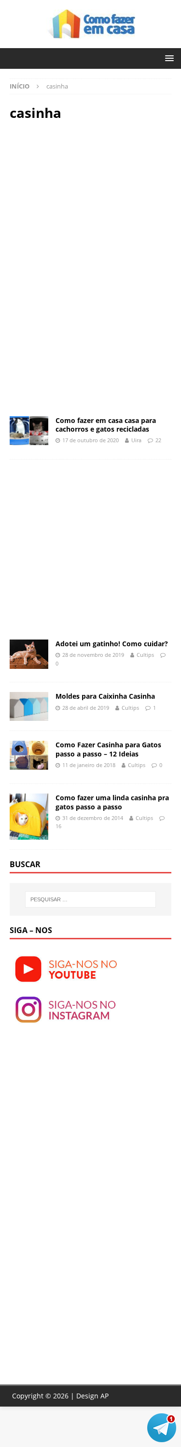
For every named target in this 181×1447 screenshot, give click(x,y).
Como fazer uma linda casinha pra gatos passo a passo (112, 802)
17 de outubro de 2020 (90, 440)
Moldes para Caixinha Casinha (105, 696)
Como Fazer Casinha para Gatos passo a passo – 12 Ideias (108, 749)
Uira (136, 440)
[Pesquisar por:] (91, 899)
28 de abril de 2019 (85, 707)
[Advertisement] (91, 198)
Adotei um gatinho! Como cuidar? (112, 643)
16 (58, 826)
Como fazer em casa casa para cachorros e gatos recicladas (106, 425)
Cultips (145, 654)
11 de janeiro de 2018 (88, 764)
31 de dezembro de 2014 (92, 817)
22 (158, 440)
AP (104, 1395)
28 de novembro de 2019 (93, 654)
